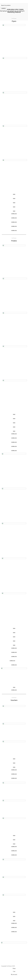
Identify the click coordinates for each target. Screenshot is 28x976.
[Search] (8, 1)
